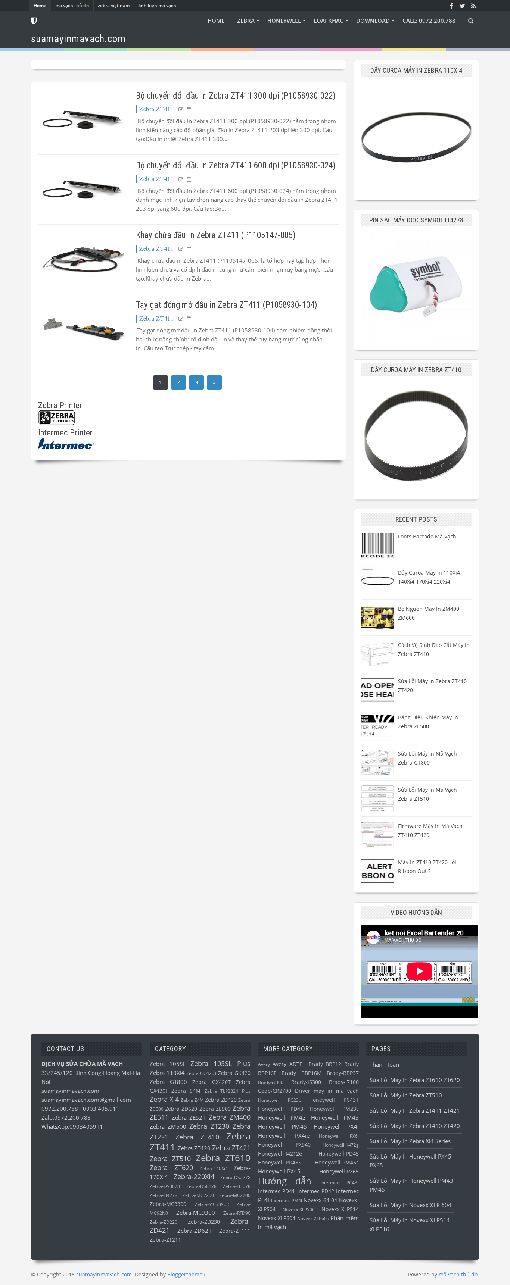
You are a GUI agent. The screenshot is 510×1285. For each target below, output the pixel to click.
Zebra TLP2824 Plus (228, 1091)
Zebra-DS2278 (235, 1177)
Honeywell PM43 (335, 1117)
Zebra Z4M (192, 1100)
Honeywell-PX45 (279, 1171)
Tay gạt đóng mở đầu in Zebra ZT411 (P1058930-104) (226, 305)
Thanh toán (384, 1064)
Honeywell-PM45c (337, 1162)
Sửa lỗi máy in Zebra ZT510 (406, 1095)
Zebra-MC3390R (212, 1204)
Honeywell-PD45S (279, 1162)
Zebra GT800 (168, 1081)
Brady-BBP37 (343, 1073)
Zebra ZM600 (168, 1126)
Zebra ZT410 (197, 1136)
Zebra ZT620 (171, 1167)
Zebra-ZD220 (163, 1222)
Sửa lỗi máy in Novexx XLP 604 (410, 1205)
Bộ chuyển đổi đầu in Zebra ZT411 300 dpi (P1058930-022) (236, 96)
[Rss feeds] (473, 5)
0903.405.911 (101, 1108)
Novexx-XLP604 (276, 1218)
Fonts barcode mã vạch (427, 536)
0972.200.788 (60, 1108)
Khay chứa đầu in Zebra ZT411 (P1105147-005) (216, 235)
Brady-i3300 (270, 1082)
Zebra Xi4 (164, 1099)
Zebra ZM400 (230, 1117)
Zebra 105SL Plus (220, 1063)
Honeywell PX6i (339, 1136)
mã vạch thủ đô (72, 5)
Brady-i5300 (306, 1082)
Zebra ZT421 (231, 1147)
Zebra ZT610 (223, 1157)
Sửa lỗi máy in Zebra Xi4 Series (410, 1141)
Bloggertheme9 (186, 1274)
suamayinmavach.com (70, 1090)
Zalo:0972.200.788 (66, 1117)
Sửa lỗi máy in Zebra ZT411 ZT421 (415, 1110)
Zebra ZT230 (209, 1126)
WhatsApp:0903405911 (72, 1126)
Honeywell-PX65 (339, 1171)
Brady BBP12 (325, 1064)
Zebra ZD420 (221, 1100)
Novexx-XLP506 (299, 1209)
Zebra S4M (186, 1091)
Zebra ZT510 (170, 1158)
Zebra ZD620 (181, 1109)
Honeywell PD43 (280, 1109)
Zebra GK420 (234, 1073)
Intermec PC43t (339, 1182)
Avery (264, 1064)
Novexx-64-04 (320, 1200)
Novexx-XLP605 (313, 1218)
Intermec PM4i (286, 1200)
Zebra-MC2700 (235, 1195)
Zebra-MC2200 (198, 1195)
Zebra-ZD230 (204, 1222)
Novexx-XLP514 (340, 1209)
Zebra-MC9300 (195, 1212)
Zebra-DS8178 (201, 1186)
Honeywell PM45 (282, 1126)
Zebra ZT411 (156, 109)
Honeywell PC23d (279, 1100)
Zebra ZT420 (194, 1148)
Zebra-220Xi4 (194, 1176)
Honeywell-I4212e (280, 1153)
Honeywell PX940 (284, 1144)
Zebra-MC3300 (168, 1204)
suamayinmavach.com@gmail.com (86, 1099)
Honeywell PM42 (282, 1117)
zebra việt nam (114, 5)
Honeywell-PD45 (338, 1153)
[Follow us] (462, 5)
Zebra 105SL (168, 1063)
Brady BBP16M (301, 1073)
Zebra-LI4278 (163, 1195)
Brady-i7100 (344, 1082)
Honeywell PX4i (336, 1126)
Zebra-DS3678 (165, 1186)
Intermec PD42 (315, 1191)
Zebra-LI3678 (237, 1186)
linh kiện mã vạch (157, 5)
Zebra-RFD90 (237, 1213)
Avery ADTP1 (289, 1064)
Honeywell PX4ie (284, 1135)
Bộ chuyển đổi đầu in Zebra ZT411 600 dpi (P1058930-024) (236, 165)
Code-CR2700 (274, 1091)
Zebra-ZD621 (194, 1230)
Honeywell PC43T (334, 1100)
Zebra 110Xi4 (167, 1072)
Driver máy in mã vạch (327, 1091)
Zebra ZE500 (215, 1109)
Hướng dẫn (284, 1181)
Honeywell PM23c (334, 1109)
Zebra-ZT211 (165, 1239)
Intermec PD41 (276, 1191)
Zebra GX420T (211, 1082)
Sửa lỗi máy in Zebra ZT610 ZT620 (415, 1080)
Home (40, 5)
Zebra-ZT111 (235, 1231)
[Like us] (451, 5)
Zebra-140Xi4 (214, 1168)
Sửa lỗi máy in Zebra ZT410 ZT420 (415, 1125)
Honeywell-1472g (341, 1145)
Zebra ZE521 (189, 1117)
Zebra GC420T (201, 1073)
